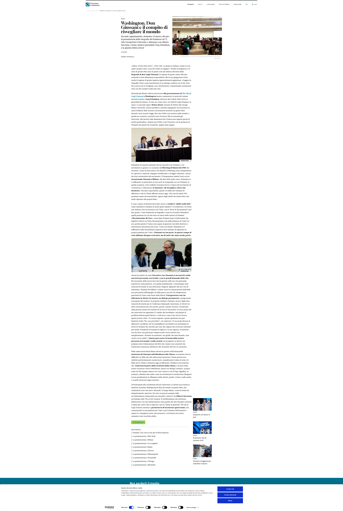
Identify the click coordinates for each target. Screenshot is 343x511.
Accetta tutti (230, 489)
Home (88, 10)
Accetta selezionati (230, 495)
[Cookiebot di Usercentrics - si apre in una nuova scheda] (109, 507)
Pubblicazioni (237, 4)
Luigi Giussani (210, 4)
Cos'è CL (200, 4)
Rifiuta (230, 500)
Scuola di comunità (224, 4)
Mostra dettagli (191, 507)
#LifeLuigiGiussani (138, 422)
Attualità (190, 4)
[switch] (148, 507)
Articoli (97, 10)
